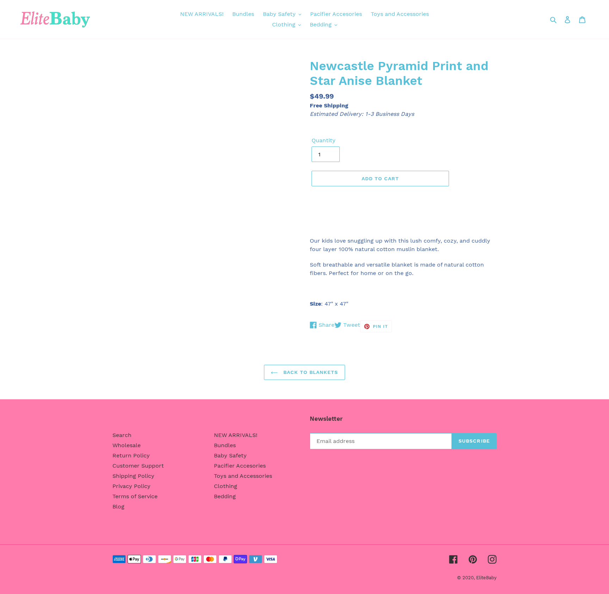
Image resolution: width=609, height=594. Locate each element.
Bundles (225, 445)
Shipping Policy (133, 476)
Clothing (225, 486)
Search (121, 435)
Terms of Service (135, 496)
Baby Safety (230, 455)
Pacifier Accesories (240, 465)
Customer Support (138, 465)
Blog (118, 506)
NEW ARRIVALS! (235, 435)
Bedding (225, 496)
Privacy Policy (131, 486)
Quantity (324, 140)
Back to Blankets (309, 372)
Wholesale (126, 445)
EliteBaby (486, 577)
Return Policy (131, 455)
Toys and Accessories (243, 476)
